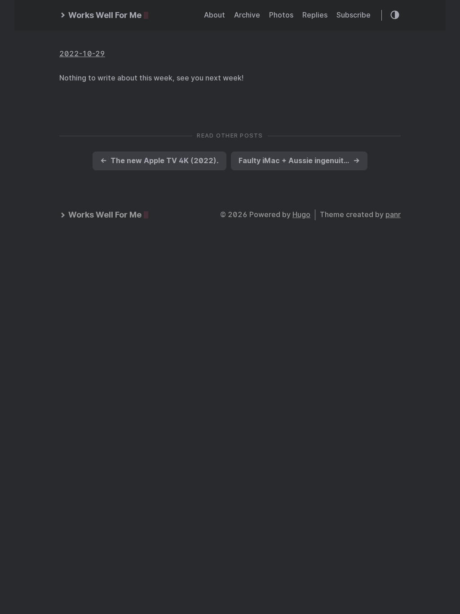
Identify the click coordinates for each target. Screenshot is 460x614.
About (214, 15)
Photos (281, 15)
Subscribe (353, 15)
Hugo (301, 214)
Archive (247, 15)
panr (393, 214)
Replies (314, 15)
